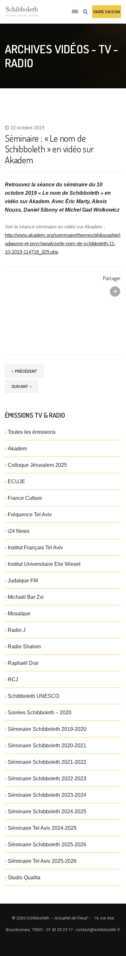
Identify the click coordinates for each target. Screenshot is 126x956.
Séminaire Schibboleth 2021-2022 (47, 762)
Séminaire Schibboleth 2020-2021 (47, 745)
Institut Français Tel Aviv (35, 547)
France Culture (25, 498)
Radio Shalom (24, 646)
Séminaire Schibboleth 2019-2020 (47, 729)
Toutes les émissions (32, 432)
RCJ (13, 679)
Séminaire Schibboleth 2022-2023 (47, 778)
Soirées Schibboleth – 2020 (39, 712)
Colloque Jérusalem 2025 (37, 465)
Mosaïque (19, 613)
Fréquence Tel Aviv (30, 514)
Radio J (17, 630)
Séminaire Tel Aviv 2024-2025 (42, 828)
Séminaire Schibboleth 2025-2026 (47, 844)
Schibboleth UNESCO (33, 696)
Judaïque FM (23, 580)
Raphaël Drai (23, 663)
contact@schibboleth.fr (98, 929)
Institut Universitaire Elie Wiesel (44, 564)
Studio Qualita (24, 877)
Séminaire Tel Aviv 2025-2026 (42, 861)
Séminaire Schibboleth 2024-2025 (47, 811)
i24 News (18, 531)
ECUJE (16, 481)
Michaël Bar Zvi (26, 597)
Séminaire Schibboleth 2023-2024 (47, 795)
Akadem (17, 448)
